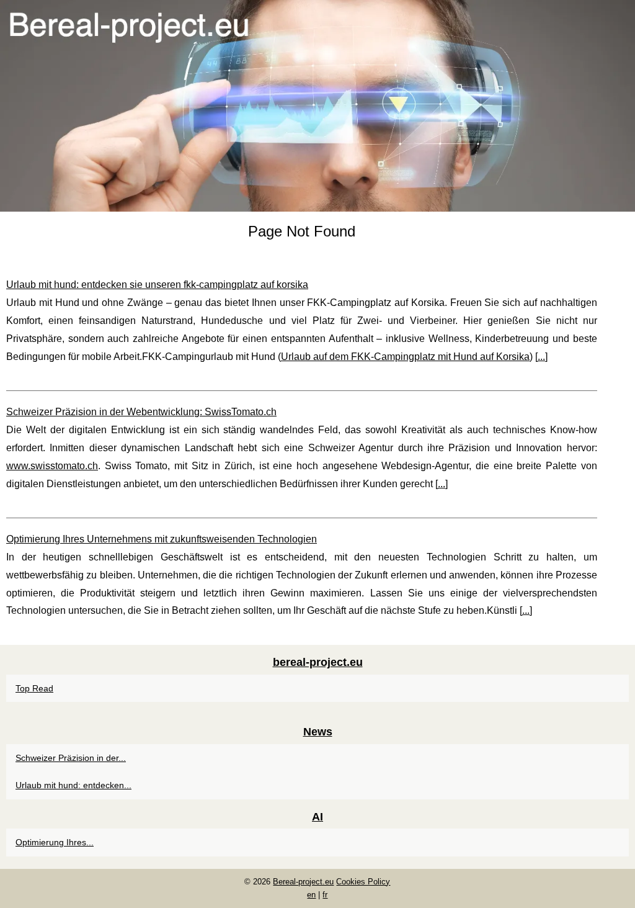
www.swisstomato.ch (52, 466)
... (541, 356)
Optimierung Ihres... (55, 842)
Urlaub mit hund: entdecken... (73, 785)
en (311, 894)
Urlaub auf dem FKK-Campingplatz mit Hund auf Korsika (405, 356)
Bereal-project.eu (303, 881)
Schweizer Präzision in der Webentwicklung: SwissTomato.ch (141, 412)
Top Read (34, 688)
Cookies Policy (363, 881)
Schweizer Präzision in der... (71, 758)
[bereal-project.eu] (317, 106)
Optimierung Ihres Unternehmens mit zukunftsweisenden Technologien (161, 539)
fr (324, 894)
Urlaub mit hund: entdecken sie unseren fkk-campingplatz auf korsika (157, 284)
